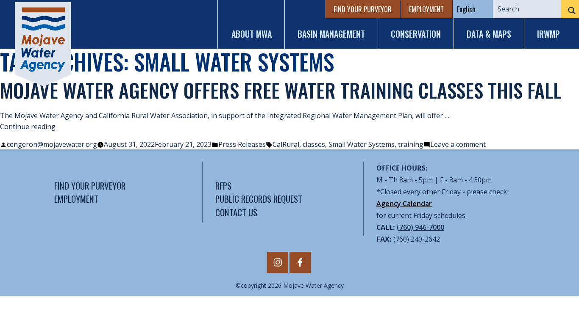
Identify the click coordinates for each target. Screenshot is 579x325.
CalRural (286, 144)
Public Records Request (258, 198)
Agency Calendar (404, 203)
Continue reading (28, 126)
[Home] (43, 44)
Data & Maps (489, 34)
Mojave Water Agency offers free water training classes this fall (281, 89)
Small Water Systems (361, 144)
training (410, 144)
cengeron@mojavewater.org (52, 144)
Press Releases (242, 144)
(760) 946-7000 (420, 227)
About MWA (251, 34)
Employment (426, 9)
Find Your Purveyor (363, 9)
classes (314, 144)
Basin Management (331, 34)
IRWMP (548, 34)
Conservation (416, 34)
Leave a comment (458, 144)
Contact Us (236, 212)
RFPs (223, 185)
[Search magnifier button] (570, 10)
